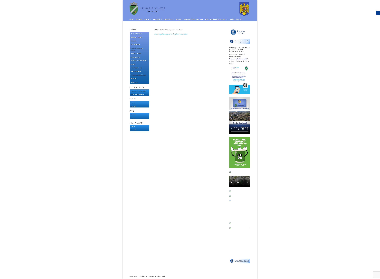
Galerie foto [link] (168, 19)
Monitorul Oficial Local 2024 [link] (193, 19)
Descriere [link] (139, 19)
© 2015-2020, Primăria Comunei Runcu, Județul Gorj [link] (147, 276)
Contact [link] (178, 19)
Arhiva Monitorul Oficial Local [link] (215, 19)
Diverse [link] (146, 19)
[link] (139, 34)
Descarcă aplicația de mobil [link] (238, 59)
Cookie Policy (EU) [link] (235, 19)
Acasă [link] (131, 19)
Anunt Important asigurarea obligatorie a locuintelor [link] (171, 34)
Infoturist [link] (156, 19)
